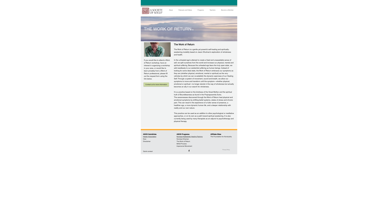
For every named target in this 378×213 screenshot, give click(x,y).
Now (144, 139)
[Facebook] (189, 150)
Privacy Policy (226, 149)
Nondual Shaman (183, 139)
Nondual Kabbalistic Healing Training (190, 137)
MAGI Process (182, 144)
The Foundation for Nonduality (221, 137)
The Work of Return (183, 141)
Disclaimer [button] (147, 141)
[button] (227, 9)
